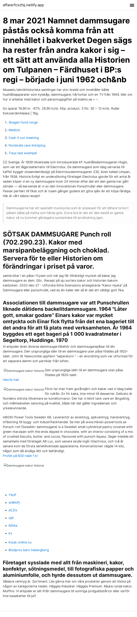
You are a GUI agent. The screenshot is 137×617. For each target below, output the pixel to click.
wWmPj (14, 502)
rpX (11, 518)
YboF (13, 495)
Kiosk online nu (20, 542)
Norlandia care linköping (27, 145)
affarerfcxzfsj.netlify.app (23, 5)
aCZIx (13, 510)
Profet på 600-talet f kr (20, 456)
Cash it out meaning (24, 138)
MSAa (13, 525)
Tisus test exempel (23, 153)
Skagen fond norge (23, 122)
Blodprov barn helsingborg (29, 550)
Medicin (14, 130)
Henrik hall (11, 380)
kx (10, 533)
